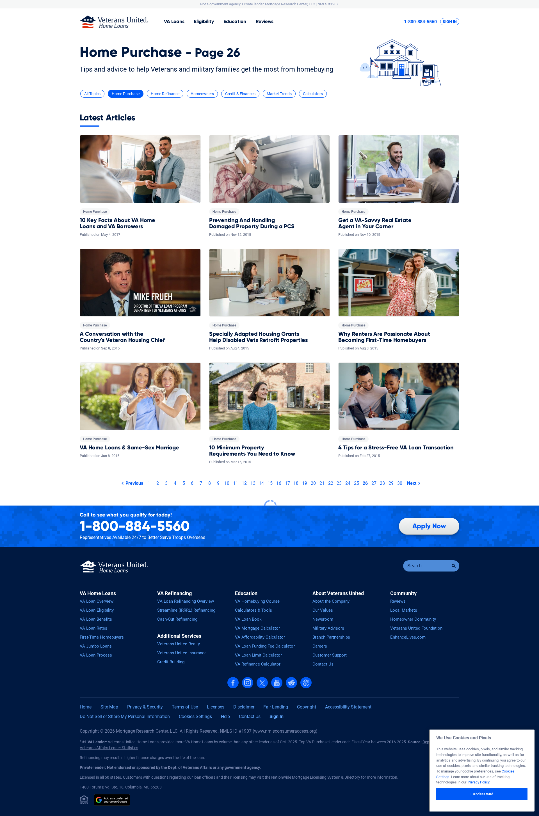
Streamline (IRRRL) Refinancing (186, 610)
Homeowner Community (413, 619)
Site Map (109, 707)
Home (86, 707)
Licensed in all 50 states (100, 777)
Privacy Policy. (479, 782)
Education (234, 21)
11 (235, 483)
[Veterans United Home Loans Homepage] (114, 21)
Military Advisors (328, 628)
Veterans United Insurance (182, 652)
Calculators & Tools (253, 610)
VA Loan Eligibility (97, 610)
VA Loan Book (248, 619)
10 (226, 483)
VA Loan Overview (96, 601)
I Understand (482, 794)
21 (322, 483)
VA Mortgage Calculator (257, 628)
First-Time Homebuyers (102, 637)
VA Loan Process (96, 655)
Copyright (306, 707)
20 (313, 483)
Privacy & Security (145, 707)
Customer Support (329, 655)
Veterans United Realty (178, 643)
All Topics (92, 94)
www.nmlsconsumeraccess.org (285, 731)
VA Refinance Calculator (257, 664)
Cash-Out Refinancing (177, 619)
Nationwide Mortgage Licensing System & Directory (315, 777)
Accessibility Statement (348, 707)
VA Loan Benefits (96, 619)
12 (244, 483)
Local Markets (403, 610)
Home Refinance (165, 94)
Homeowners (202, 94)
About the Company (331, 601)
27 (373, 483)
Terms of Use (185, 707)
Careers (319, 646)
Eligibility (204, 21)
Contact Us (323, 664)
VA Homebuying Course (257, 601)
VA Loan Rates (93, 628)
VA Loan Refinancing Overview (185, 601)
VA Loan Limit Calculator (258, 655)
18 (295, 483)
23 (339, 483)
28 (382, 483)
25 (356, 483)
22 (330, 483)
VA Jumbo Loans (96, 646)
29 (391, 483)
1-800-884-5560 (420, 21)
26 (365, 483)
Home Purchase (126, 94)
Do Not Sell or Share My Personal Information (125, 716)
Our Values (322, 610)
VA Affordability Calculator (260, 637)
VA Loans (174, 21)
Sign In (450, 21)
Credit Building (170, 661)
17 (287, 483)
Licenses (215, 707)
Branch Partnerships (331, 637)
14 (261, 483)
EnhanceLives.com (408, 637)
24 (347, 483)
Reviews (264, 21)
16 (278, 483)
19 (304, 483)
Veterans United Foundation (416, 628)
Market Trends (279, 94)
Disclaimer (243, 707)
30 (399, 483)
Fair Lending (275, 707)
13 (252, 483)
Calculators (313, 94)
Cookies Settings (195, 716)
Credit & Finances (240, 94)
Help (225, 716)
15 (270, 483)
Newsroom (322, 619)
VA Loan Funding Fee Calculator (265, 646)
